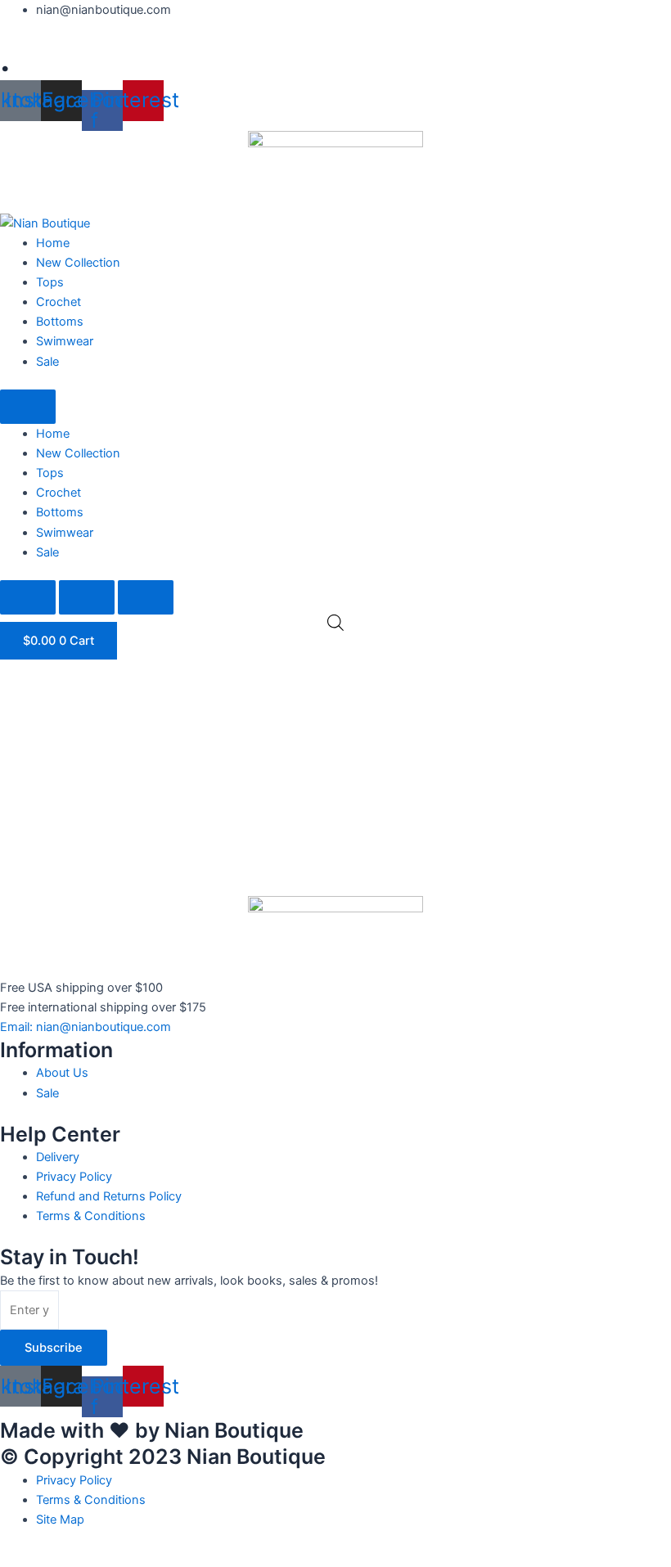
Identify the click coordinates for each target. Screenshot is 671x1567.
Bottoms (59, 321)
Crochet (58, 302)
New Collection (78, 262)
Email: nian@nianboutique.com (85, 1027)
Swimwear (64, 341)
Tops (50, 282)
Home (53, 243)
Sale (47, 361)
